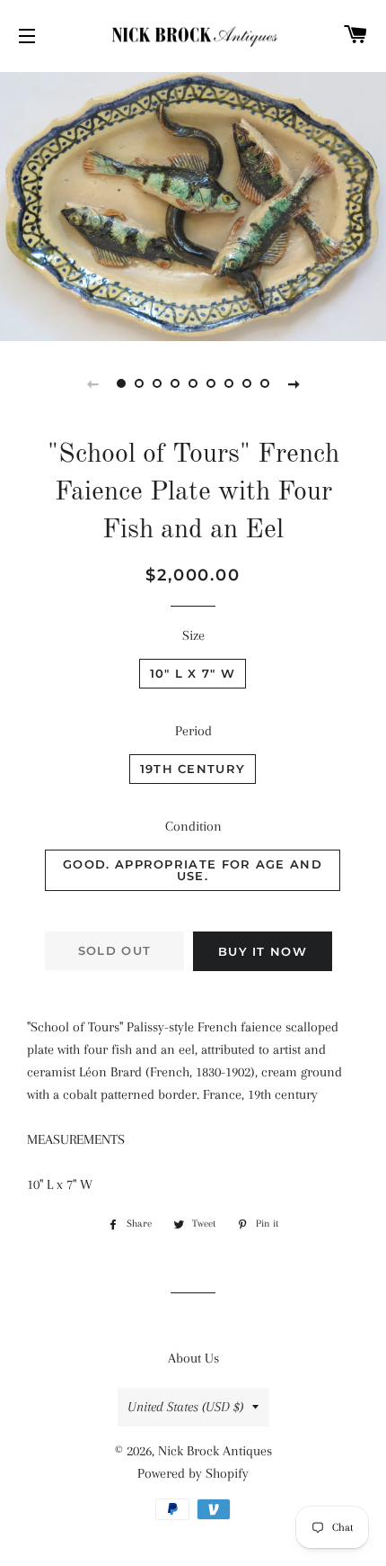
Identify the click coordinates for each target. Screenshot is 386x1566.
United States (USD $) (185, 1407)
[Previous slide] (92, 383)
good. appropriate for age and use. (192, 870)
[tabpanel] (193, 204)
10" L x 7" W (193, 673)
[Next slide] (293, 383)
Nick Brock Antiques (215, 1451)
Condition (193, 826)
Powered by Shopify (193, 1473)
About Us (193, 1358)
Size (193, 635)
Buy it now (262, 951)
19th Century (193, 768)
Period (193, 731)
